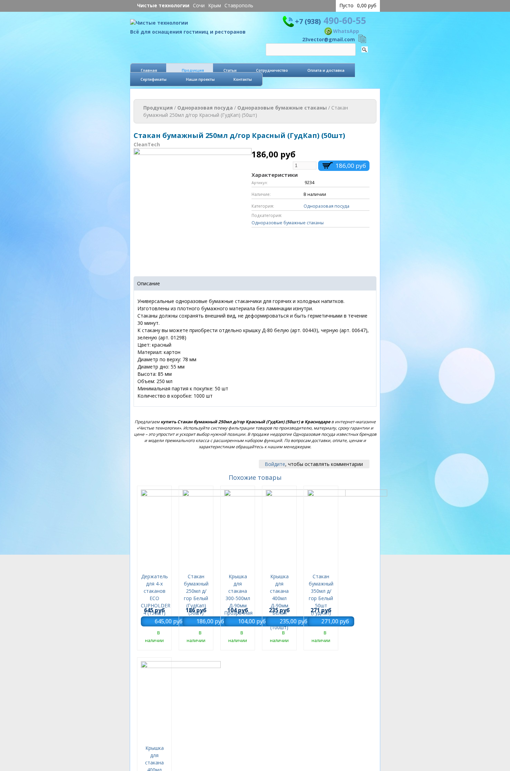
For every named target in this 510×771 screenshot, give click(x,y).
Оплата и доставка (326, 70)
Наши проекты (200, 79)
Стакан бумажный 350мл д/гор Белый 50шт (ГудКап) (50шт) (321, 598)
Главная (149, 70)
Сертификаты (154, 79)
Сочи (199, 5)
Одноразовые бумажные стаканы (282, 107)
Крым (214, 5)
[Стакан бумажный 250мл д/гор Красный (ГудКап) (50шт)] (193, 262)
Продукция (193, 70)
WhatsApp (346, 31)
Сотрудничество (272, 70)
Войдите (275, 464)
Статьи (230, 70)
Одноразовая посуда (205, 107)
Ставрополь (238, 5)
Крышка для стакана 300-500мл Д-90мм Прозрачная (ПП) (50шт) (238, 598)
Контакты (242, 79)
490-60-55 (330, 20)
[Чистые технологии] (159, 24)
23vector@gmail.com (328, 39)
